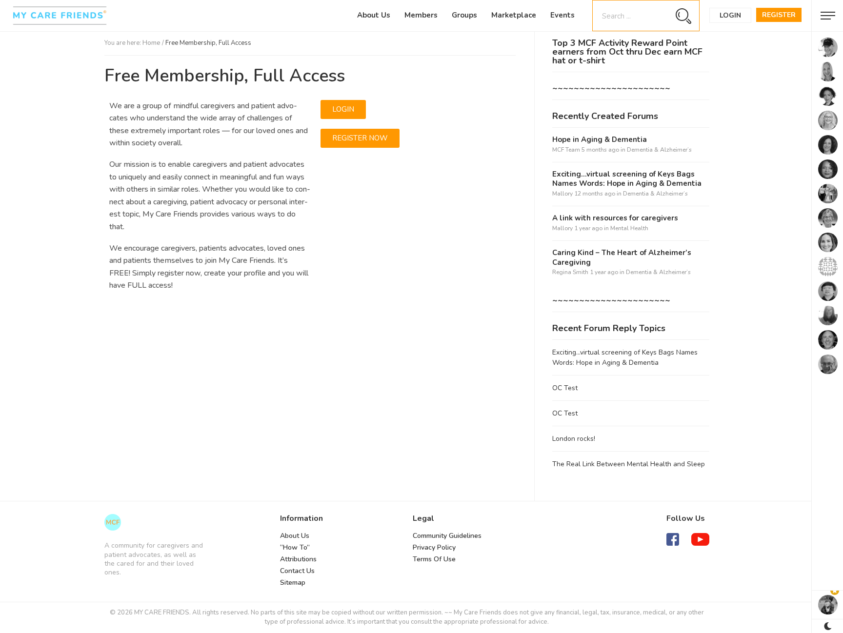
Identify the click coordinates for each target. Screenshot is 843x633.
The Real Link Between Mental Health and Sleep (628, 464)
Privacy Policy (434, 547)
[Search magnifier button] (683, 15)
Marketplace (513, 15)
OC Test (565, 388)
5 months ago (600, 150)
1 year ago (588, 228)
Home (151, 43)
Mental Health (629, 228)
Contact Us (297, 570)
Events (562, 15)
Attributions (298, 559)
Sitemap (292, 582)
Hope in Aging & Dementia (599, 139)
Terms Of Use (434, 559)
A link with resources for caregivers (615, 218)
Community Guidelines (447, 535)
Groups (464, 15)
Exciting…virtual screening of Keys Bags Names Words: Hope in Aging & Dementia (627, 179)
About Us (373, 15)
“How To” (295, 547)
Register (779, 15)
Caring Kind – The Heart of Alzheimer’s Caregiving (621, 257)
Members (421, 15)
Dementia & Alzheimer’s (659, 150)
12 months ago (594, 194)
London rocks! (573, 438)
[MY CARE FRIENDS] (112, 522)
